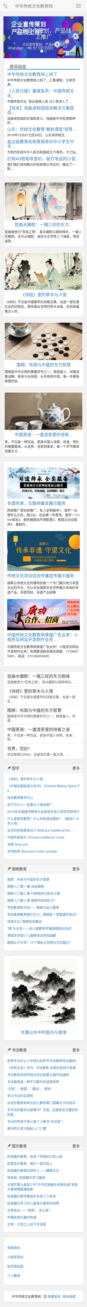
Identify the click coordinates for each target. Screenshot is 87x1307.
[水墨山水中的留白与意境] (43, 992)
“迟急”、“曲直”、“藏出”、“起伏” (29, 1088)
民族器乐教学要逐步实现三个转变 (31, 1196)
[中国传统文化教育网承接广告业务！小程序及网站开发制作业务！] (43, 614)
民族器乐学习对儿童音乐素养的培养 (33, 1203)
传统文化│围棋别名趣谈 (24, 921)
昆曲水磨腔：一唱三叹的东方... (43, 224)
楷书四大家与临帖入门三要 (26, 1128)
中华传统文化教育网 (34, 6)
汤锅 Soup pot (17, 844)
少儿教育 (13, 1275)
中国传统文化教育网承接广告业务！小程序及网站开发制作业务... (42, 637)
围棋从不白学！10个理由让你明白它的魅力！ (40, 942)
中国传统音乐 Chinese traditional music (35, 837)
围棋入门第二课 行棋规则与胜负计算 (33, 893)
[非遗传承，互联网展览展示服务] (43, 483)
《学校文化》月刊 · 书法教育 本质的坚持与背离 (41, 1067)
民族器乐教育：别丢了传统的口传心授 (34, 1156)
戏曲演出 (13, 1247)
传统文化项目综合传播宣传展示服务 (40, 575)
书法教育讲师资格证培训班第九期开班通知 (38, 1074)
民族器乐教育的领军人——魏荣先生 (33, 1170)
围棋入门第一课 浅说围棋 (25, 886)
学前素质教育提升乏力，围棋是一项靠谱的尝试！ (43, 914)
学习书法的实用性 (20, 1095)
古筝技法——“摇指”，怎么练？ (29, 1210)
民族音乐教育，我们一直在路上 (30, 1163)
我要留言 (54, 1296)
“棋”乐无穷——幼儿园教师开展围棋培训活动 (39, 928)
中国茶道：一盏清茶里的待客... (43, 434)
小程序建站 (15, 1256)
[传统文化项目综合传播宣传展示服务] (43, 551)
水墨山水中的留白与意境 (44, 1032)
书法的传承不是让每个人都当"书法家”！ (36, 1121)
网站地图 (69, 1296)
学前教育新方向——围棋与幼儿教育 (33, 907)
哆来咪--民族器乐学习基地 (26, 1177)
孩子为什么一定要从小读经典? (29, 804)
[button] (9, 37)
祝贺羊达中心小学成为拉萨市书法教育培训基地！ (43, 1060)
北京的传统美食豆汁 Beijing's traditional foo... (40, 830)
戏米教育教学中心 (20, 797)
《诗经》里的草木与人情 (44, 294)
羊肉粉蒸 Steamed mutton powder (32, 851)
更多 (76, 768)
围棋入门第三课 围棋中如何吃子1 (31, 900)
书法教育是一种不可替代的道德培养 (33, 1081)
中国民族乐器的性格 (21, 1217)
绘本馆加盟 (15, 1266)
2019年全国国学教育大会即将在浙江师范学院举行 (43, 811)
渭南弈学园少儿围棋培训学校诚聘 (31, 935)
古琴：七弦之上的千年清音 (26, 1224)
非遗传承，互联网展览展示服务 (36, 503)
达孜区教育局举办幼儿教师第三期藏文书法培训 (41, 1102)
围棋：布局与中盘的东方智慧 (43, 364)
